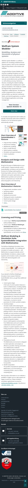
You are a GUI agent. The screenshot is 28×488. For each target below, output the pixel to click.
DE (3, 7)
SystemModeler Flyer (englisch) (12, 210)
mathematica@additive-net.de (10, 30)
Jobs (25, 8)
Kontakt (3, 403)
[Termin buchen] (25, 481)
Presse (3, 407)
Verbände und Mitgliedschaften (9, 416)
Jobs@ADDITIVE (5, 401)
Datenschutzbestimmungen (17, 480)
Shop (8, 8)
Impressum (5, 480)
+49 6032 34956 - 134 (7, 385)
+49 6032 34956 (7, 28)
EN (3, 9)
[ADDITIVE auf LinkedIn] (3, 5)
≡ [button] (25, 23)
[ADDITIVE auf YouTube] (8, 5)
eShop (24, 232)
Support (13, 8)
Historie (3, 399)
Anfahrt (3, 405)
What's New (14, 111)
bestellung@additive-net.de (15, 443)
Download (23, 212)
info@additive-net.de (13, 433)
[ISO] (6, 453)
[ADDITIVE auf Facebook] (1, 5)
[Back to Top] (25, 485)
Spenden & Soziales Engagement (10, 410)
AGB (14, 482)
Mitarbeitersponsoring (7, 412)
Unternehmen (5, 397)
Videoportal (19, 8)
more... (5, 156)
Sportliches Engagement (7, 414)
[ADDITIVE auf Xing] (5, 5)
